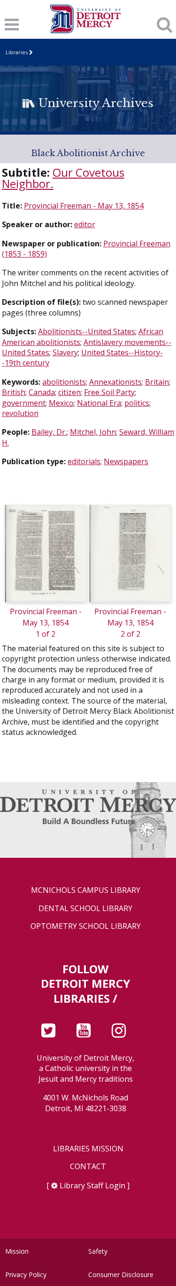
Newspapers (126, 461)
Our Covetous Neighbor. (63, 178)
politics (136, 403)
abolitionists (64, 382)
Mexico (61, 403)
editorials (84, 461)
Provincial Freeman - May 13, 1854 (84, 206)
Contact (88, 1166)
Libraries (17, 52)
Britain (157, 382)
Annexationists (115, 382)
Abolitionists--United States (86, 331)
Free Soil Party (109, 392)
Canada (42, 392)
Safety (97, 1251)
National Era (99, 403)
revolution (20, 413)
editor (84, 224)
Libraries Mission (88, 1148)
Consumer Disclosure (120, 1274)
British (13, 392)
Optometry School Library (86, 926)
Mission (17, 1251)
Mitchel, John (93, 432)
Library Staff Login (92, 1185)
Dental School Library (85, 908)
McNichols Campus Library (85, 890)
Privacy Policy (25, 1274)
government (24, 403)
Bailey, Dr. (49, 432)
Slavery (65, 352)
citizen (69, 392)
